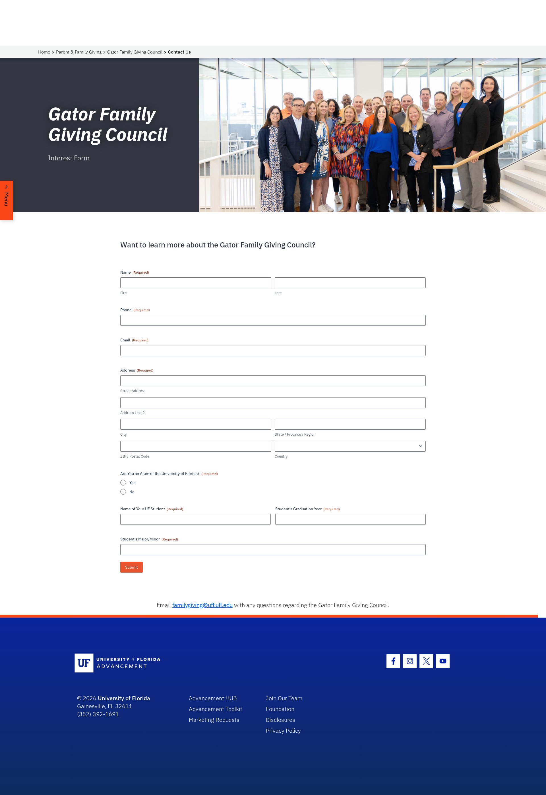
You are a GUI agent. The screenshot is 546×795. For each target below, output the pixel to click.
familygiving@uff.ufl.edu (202, 605)
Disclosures (280, 720)
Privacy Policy (283, 730)
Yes (132, 482)
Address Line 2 (132, 412)
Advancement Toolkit (215, 709)
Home (44, 52)
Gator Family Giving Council (134, 52)
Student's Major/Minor (149, 539)
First (124, 292)
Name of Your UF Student (151, 508)
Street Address (132, 390)
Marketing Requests (214, 720)
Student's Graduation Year (307, 508)
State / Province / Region (295, 434)
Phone (135, 309)
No (132, 491)
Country (281, 456)
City (123, 434)
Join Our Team (284, 698)
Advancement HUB (213, 698)
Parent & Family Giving (79, 52)
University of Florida (124, 698)
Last (278, 292)
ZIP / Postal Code (134, 456)
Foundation (280, 709)
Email (134, 340)
